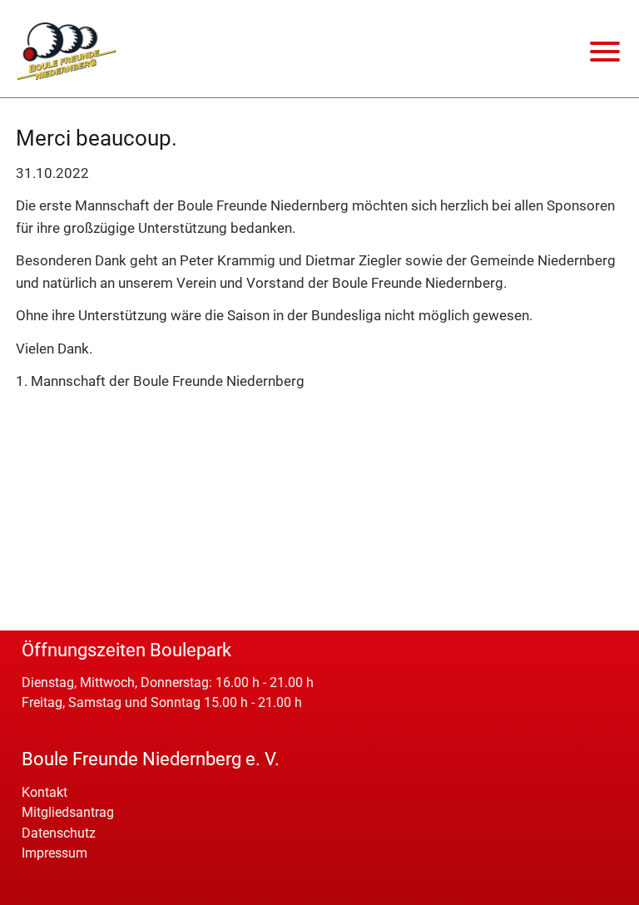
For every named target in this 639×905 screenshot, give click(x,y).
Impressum (54, 853)
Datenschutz (59, 833)
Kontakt (44, 792)
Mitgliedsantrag (68, 812)
